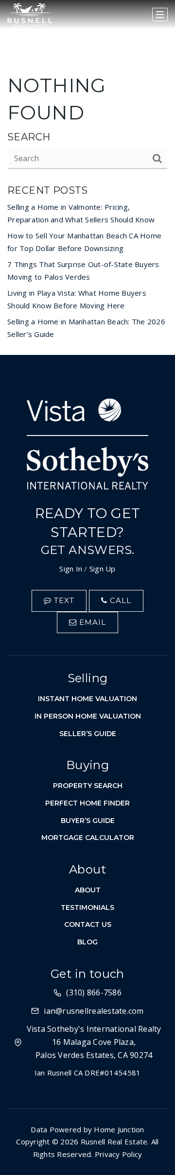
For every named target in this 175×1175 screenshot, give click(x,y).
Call (119, 600)
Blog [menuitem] (87, 942)
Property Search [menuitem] (87, 785)
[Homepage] (29, 15)
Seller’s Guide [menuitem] (87, 733)
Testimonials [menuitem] (87, 907)
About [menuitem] (88, 890)
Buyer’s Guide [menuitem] (88, 820)
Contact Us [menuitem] (87, 924)
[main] (87, 177)
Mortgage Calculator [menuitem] (87, 837)
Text (63, 600)
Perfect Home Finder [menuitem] (87, 803)
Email (91, 622)
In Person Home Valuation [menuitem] (88, 716)
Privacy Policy (118, 1154)
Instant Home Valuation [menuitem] (87, 698)
